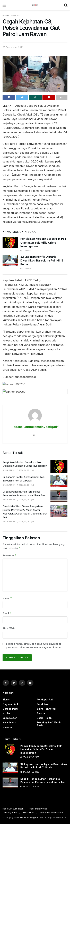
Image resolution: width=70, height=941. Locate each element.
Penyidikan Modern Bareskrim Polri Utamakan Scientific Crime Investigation (43, 242)
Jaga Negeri (10, 717)
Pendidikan (43, 704)
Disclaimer (28, 812)
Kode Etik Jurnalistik (13, 808)
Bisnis (6, 699)
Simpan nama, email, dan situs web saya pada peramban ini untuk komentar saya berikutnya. (34, 645)
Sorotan (41, 713)
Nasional (15, 15)
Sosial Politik (44, 717)
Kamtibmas (9, 722)
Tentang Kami (10, 812)
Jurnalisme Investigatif (26, 817)
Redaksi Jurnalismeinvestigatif (35, 427)
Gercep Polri (10, 708)
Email (7, 613)
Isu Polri (7, 713)
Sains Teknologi (46, 708)
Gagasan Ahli (11, 704)
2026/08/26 (24, 500)
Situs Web (9, 628)
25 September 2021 (13, 47)
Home (6, 15)
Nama (7, 598)
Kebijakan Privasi (38, 808)
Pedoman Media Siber (52, 812)
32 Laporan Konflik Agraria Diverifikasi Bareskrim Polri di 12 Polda (41, 260)
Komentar (9, 555)
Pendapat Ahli (45, 699)
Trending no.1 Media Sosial (49, 724)
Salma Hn (10, 470)
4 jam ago (27, 251)
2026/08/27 (24, 470)
